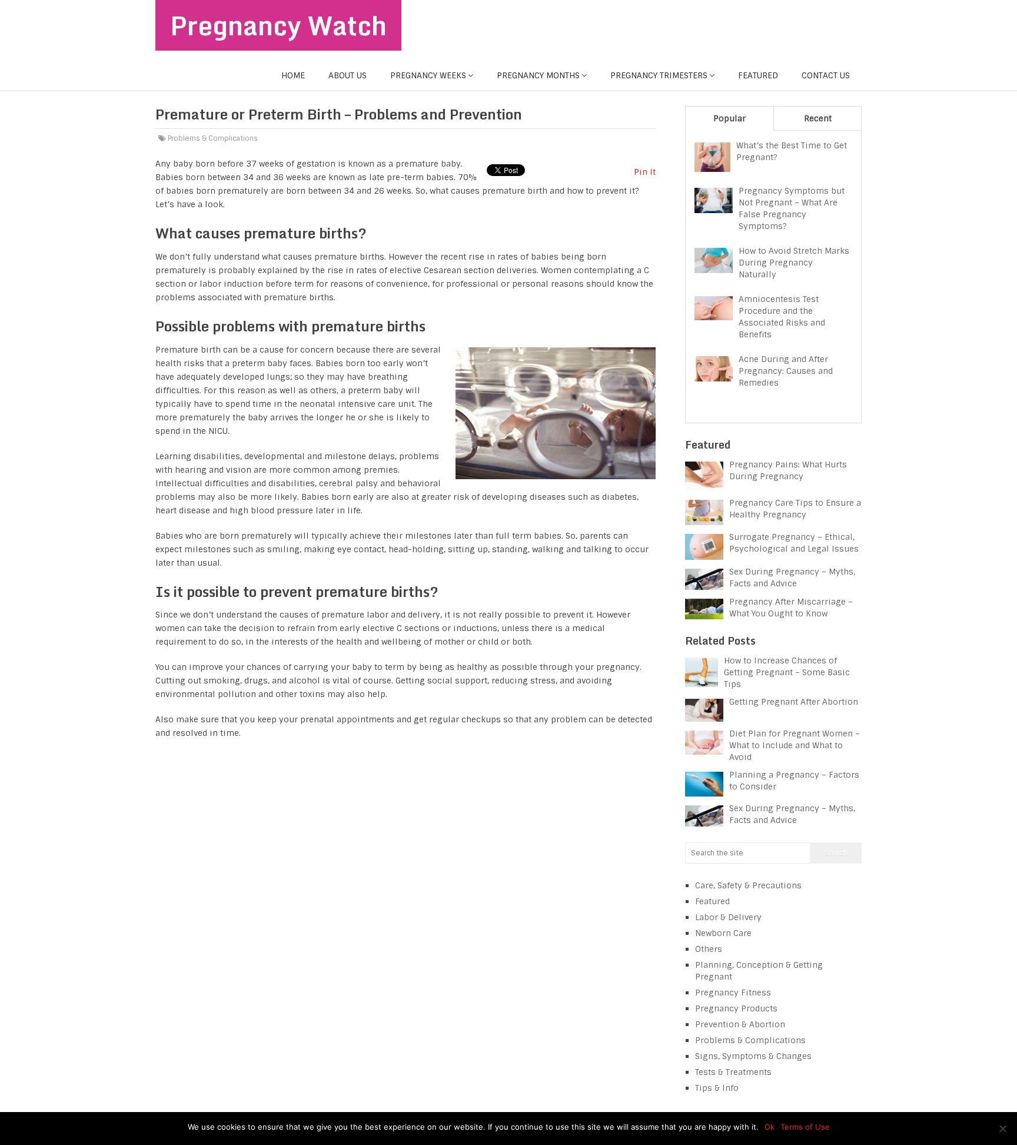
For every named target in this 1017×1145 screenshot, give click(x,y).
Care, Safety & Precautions (748, 885)
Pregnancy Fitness (733, 992)
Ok (770, 1126)
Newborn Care (723, 933)
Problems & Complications (213, 138)
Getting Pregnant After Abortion (793, 701)
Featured (758, 75)
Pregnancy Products (736, 1008)
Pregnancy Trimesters (658, 75)
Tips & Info (717, 1088)
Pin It (645, 172)
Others (708, 949)
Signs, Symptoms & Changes (753, 1056)
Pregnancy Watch (278, 25)
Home (293, 75)
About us (347, 75)
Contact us (826, 75)
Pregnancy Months (538, 75)
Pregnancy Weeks (428, 75)
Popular (729, 118)
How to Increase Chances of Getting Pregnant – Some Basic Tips (787, 672)
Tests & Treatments (733, 1072)
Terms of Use (805, 1126)
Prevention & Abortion (740, 1024)
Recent (818, 118)
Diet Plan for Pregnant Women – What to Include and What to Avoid (794, 745)
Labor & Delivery (728, 917)
